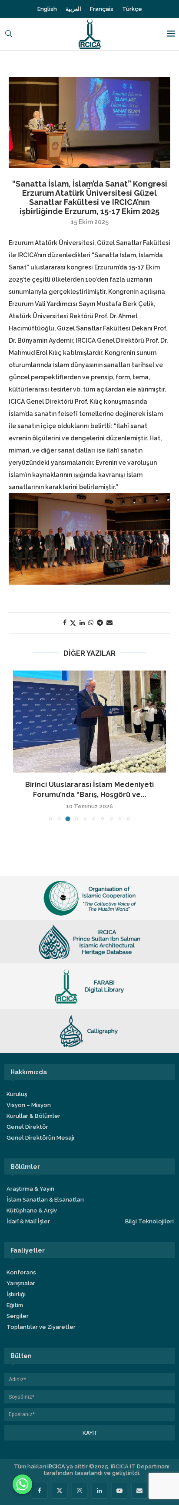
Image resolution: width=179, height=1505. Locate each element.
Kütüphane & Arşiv (32, 1210)
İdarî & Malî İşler (28, 1221)
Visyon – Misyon (29, 1105)
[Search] (8, 34)
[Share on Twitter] (73, 623)
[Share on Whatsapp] (90, 622)
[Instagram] (80, 1490)
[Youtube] (119, 1490)
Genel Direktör (27, 1127)
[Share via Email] (109, 622)
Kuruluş (17, 1094)
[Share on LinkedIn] (82, 622)
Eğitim (15, 1305)
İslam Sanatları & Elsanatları (45, 1199)
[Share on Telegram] (100, 622)
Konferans (21, 1272)
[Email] (139, 1490)
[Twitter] (60, 1490)
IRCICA (56, 1466)
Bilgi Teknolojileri (149, 1221)
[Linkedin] (99, 1490)
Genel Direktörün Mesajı (40, 1137)
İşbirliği (16, 1294)
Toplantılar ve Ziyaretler (41, 1327)
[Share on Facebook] (64, 622)
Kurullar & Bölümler (33, 1116)
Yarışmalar (21, 1283)
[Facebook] (40, 1490)
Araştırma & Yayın (30, 1188)
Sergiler (18, 1316)
